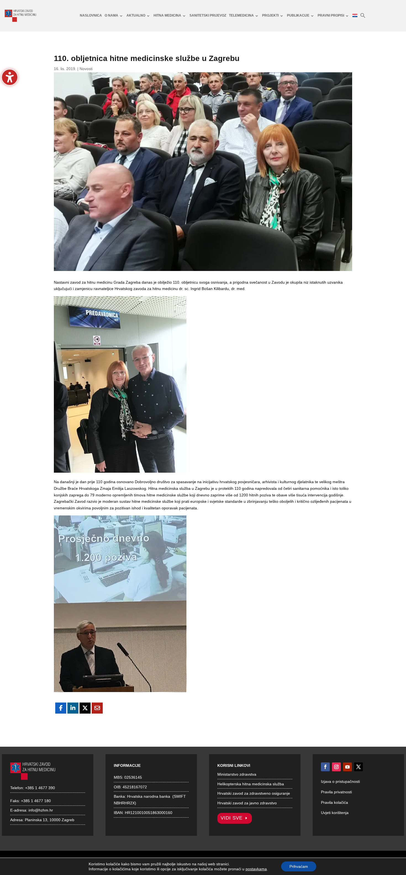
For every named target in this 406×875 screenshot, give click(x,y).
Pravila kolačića (334, 802)
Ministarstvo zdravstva (236, 774)
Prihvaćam (298, 866)
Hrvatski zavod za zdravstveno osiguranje (253, 793)
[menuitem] (91, 15)
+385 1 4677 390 (40, 788)
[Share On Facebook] (60, 708)
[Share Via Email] (97, 708)
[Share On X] (85, 708)
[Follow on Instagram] (336, 766)
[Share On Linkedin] (72, 708)
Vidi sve (231, 818)
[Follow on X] (358, 766)
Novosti (86, 69)
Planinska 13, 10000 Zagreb (49, 820)
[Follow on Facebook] (325, 766)
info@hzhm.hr (40, 810)
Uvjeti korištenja (335, 812)
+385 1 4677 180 (36, 801)
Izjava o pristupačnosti (340, 781)
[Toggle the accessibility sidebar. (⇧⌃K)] (9, 77)
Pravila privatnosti (336, 792)
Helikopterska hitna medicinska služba (250, 784)
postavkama (256, 869)
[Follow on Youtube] (347, 766)
